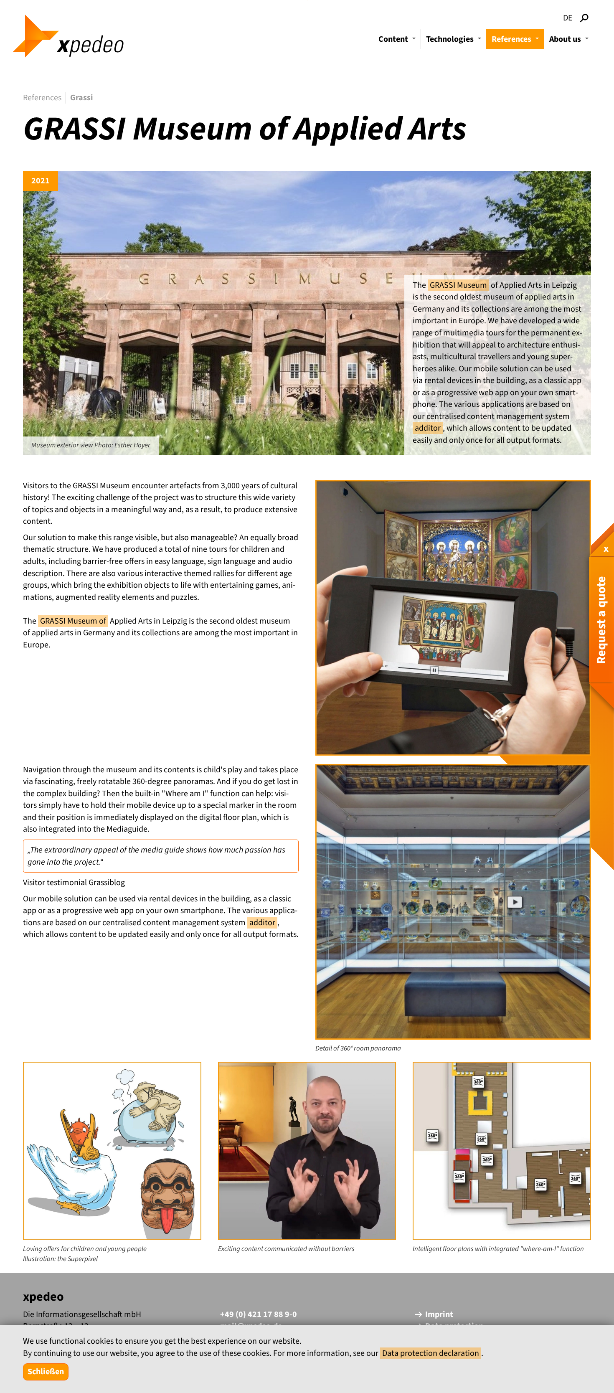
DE (568, 18)
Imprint (439, 1314)
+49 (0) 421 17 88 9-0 (258, 1314)
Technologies (455, 41)
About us (570, 41)
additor (428, 428)
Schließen (46, 1372)
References (516, 41)
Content (398, 41)
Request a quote (601, 620)
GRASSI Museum (458, 285)
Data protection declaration (430, 1353)
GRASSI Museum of (73, 621)
